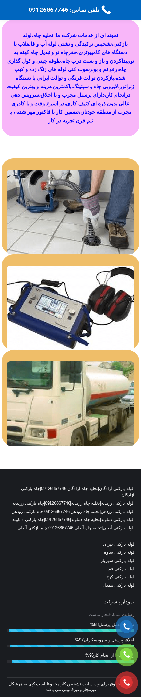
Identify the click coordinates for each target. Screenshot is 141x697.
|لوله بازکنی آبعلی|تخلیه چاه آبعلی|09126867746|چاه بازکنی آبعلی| (75, 527)
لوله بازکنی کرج (120, 576)
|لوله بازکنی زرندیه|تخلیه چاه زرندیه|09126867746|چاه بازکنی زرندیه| (72, 503)
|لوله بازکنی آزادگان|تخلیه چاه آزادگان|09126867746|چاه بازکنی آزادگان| (77, 491)
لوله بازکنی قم (121, 568)
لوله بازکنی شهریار (117, 560)
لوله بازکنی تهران (118, 544)
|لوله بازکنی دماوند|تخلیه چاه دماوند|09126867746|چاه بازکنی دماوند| (72, 519)
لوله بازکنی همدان (117, 585)
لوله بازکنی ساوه (119, 552)
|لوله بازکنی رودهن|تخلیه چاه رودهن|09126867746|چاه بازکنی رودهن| (72, 511)
